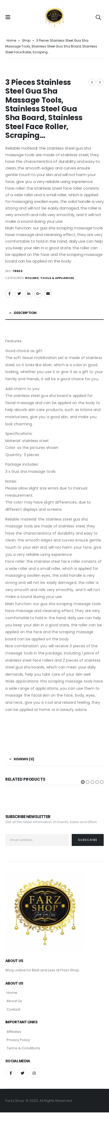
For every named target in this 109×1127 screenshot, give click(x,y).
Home (11, 40)
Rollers (32, 278)
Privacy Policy (18, 1039)
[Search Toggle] (98, 17)
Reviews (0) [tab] (24, 759)
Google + (38, 293)
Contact (13, 1009)
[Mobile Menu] (9, 17)
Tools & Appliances (57, 278)
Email (48, 293)
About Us (14, 1000)
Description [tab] (25, 312)
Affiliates (14, 1031)
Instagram (34, 1073)
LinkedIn (29, 293)
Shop (26, 40)
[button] (82, 782)
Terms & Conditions (23, 1048)
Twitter (19, 293)
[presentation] (12, 68)
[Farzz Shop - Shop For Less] (54, 17)
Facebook (9, 293)
